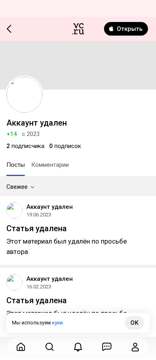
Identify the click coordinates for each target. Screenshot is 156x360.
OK (134, 322)
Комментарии (50, 164)
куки (57, 323)
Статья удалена (36, 228)
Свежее (17, 186)
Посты (15, 164)
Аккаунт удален (49, 206)
